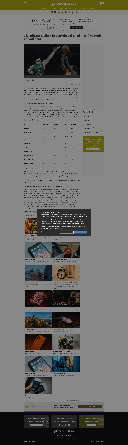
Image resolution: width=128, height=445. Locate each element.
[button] (45, 232)
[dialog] (64, 222)
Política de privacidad (57, 228)
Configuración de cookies (46, 228)
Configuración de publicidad (53, 226)
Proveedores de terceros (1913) (76, 219)
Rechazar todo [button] (67, 232)
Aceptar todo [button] (80, 232)
